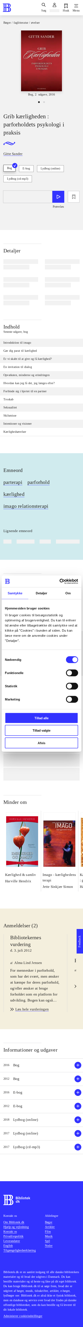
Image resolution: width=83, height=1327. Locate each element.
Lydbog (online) (50, 168)
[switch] (72, 672)
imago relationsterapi (25, 506)
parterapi (12, 482)
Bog (9, 168)
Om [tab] (68, 593)
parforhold (38, 482)
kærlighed (13, 494)
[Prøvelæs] (58, 197)
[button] (41, 1065)
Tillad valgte (41, 730)
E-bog (26, 168)
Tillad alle (41, 718)
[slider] (41, 63)
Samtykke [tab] (15, 593)
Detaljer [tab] (41, 593)
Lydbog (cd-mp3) (17, 178)
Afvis (41, 743)
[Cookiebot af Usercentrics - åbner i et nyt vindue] (59, 581)
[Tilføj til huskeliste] (74, 197)
